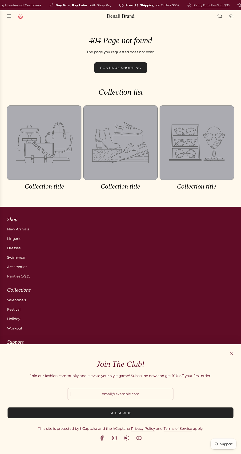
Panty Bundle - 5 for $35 (209, 5)
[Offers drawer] (20, 16)
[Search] (219, 16)
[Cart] (231, 16)
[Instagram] (114, 438)
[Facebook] (102, 438)
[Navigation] (9, 16)
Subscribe (121, 413)
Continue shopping (120, 68)
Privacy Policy (143, 428)
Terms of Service (178, 428)
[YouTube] (139, 438)
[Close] (231, 353)
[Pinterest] (126, 438)
